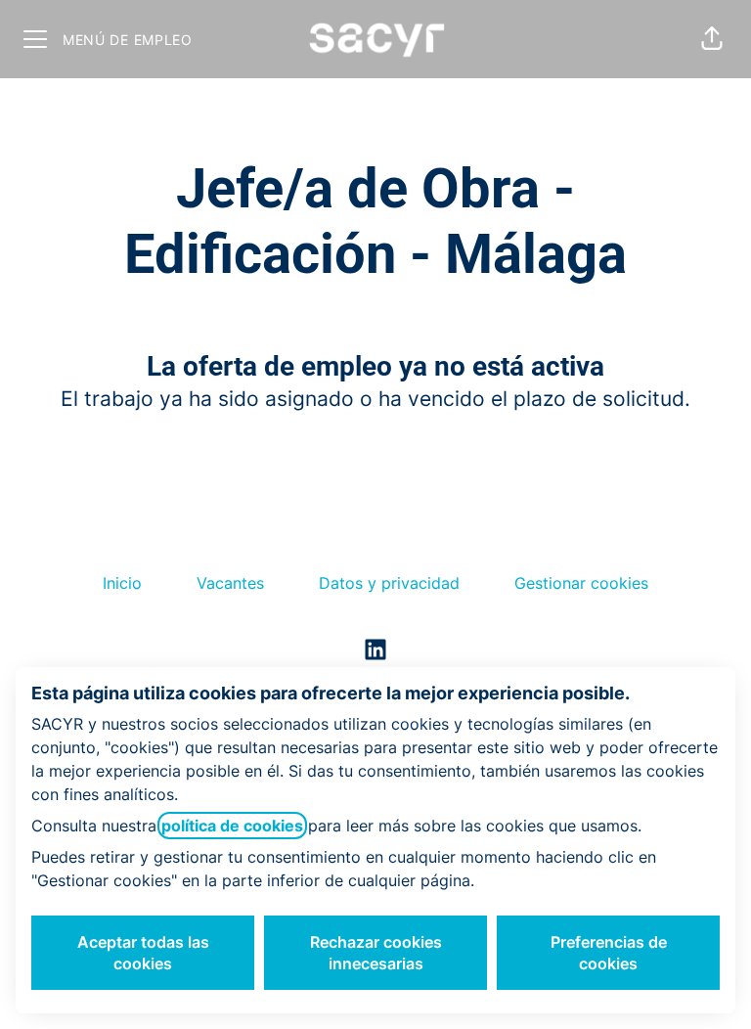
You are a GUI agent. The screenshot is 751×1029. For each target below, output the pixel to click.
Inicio (122, 583)
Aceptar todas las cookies (143, 952)
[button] (712, 39)
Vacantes (230, 583)
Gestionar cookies (581, 583)
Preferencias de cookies (609, 952)
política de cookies (232, 825)
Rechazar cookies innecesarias (376, 952)
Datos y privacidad (389, 583)
